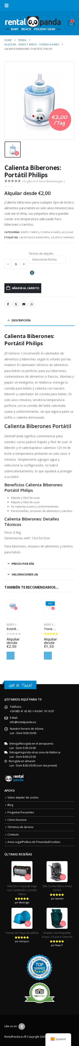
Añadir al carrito (26, 288)
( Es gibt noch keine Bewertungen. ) (43, 181)
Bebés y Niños (30, 232)
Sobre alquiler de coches (22, 797)
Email (23, 304)
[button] (7, 5)
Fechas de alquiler (41, 253)
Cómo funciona (17, 820)
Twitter (15, 304)
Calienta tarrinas (62, 237)
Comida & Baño (50, 232)
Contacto (13, 834)
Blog (10, 805)
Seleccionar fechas (10, 656)
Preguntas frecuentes (20, 812)
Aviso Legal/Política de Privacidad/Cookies (33, 842)
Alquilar (67, 232)
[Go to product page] (12, 605)
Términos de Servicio (20, 827)
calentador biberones (34, 237)
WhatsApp (31, 304)
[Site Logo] (32, 23)
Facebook (7, 304)
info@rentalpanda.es (23, 722)
